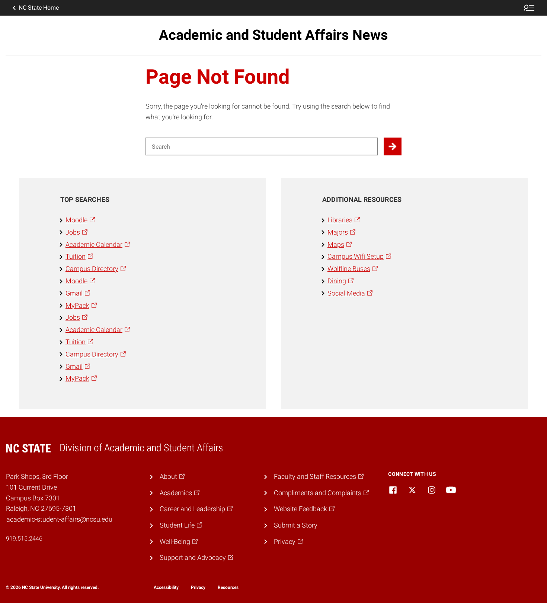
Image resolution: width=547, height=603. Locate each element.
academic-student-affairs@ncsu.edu (59, 519)
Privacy (198, 587)
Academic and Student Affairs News (273, 35)
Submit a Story (295, 525)
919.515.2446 (24, 538)
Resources (228, 587)
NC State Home (39, 7)
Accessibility (166, 587)
